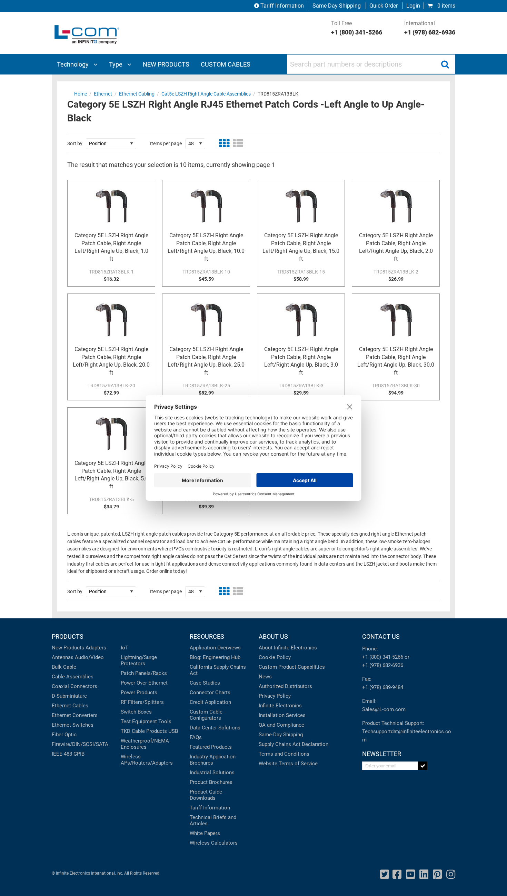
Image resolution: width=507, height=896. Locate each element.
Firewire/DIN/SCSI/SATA (80, 744)
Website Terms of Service (288, 763)
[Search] (445, 64)
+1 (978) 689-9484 (382, 687)
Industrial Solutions (212, 772)
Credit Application (210, 702)
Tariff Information (282, 5)
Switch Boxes (136, 712)
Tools (164, 721)
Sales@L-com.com (384, 709)
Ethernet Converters (75, 715)
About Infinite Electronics (288, 648)
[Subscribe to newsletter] (422, 765)
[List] (238, 143)
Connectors (83, 686)
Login (413, 5)
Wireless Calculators (214, 843)
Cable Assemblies (72, 677)
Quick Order (383, 5)
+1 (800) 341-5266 (382, 657)
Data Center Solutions (215, 728)
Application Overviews (215, 648)
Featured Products (211, 747)
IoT (124, 648)
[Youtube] (410, 874)
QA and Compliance (281, 725)
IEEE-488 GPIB (68, 754)
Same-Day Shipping (281, 734)
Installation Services (282, 715)
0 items (445, 5)
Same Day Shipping (336, 5)
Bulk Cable (64, 667)
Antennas (62, 657)
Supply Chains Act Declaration (293, 744)
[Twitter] (384, 874)
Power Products (139, 692)
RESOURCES (207, 636)
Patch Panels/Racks (144, 673)
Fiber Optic (64, 734)
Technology (73, 64)
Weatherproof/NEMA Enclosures (145, 744)
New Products (68, 648)
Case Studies (205, 683)
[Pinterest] (437, 874)
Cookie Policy (275, 657)
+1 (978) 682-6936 (382, 665)
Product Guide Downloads (206, 795)
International (429, 28)
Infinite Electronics (280, 706)
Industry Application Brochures (213, 760)
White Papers (205, 833)
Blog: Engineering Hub (215, 657)
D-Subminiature (69, 696)
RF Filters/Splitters (142, 702)
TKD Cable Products (144, 731)
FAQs (196, 737)
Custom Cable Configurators (206, 715)
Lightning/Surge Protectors (139, 660)
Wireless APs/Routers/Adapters (147, 760)
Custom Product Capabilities (292, 667)
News (265, 677)
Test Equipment (139, 721)
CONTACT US (381, 636)
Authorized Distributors (285, 686)
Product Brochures (211, 782)
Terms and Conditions (284, 754)
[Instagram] (450, 874)
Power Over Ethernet (144, 683)
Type (116, 64)
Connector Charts (210, 692)
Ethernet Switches (72, 725)
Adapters (96, 648)
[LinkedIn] (423, 874)
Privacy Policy (275, 696)
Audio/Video (89, 657)
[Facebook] (396, 874)
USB (173, 731)
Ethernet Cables (70, 706)
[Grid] (224, 143)
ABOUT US (273, 636)
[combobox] (371, 64)
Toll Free (356, 28)
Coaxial (60, 686)
